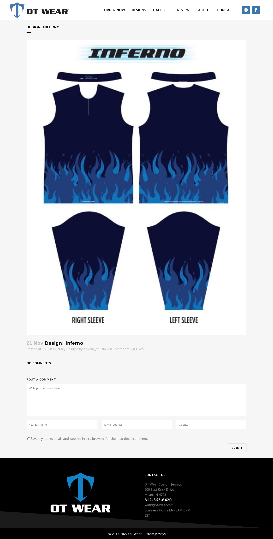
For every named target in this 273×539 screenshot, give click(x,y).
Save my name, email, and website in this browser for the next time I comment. (89, 438)
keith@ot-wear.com (158, 505)
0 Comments (120, 349)
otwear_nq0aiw (95, 349)
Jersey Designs (67, 349)
